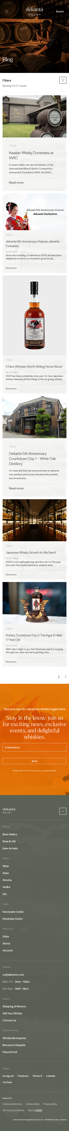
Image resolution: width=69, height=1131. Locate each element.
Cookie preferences (12, 1104)
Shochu (7, 880)
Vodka (6, 887)
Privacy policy (36, 770)
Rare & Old (9, 841)
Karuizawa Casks (13, 911)
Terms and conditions (13, 1110)
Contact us (9, 1020)
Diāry (6, 936)
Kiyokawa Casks (13, 918)
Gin (5, 894)
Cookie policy (32, 1104)
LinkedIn (50, 1076)
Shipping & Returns (14, 1006)
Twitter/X (37, 1076)
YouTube (7, 1082)
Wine (6, 866)
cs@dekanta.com (13, 974)
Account (8, 950)
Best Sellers (10, 834)
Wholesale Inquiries (14, 1038)
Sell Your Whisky (12, 1013)
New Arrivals (10, 848)
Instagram (8, 1076)
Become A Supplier (14, 1045)
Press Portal (10, 1052)
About (6, 943)
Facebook (23, 1076)
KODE (38, 1110)
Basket (60, 11)
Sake (6, 873)
